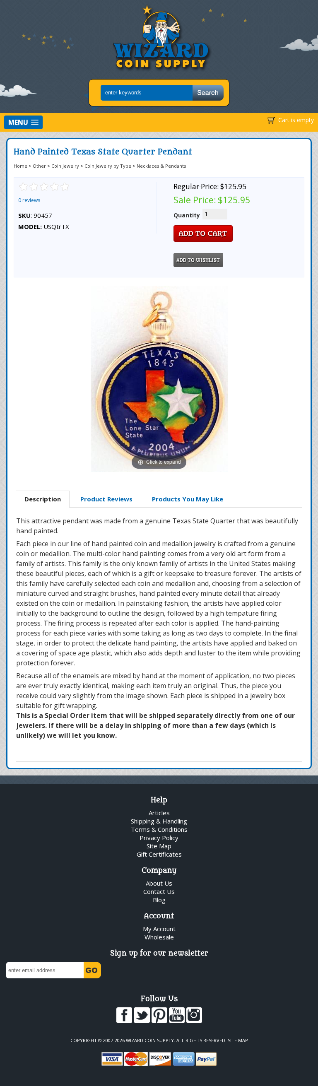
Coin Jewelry (65, 166)
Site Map (159, 846)
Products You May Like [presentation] (187, 499)
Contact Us (159, 891)
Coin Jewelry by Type (107, 166)
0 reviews (29, 200)
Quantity (186, 215)
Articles (159, 813)
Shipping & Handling (159, 821)
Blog (159, 900)
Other (39, 166)
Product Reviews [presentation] (106, 499)
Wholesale (159, 937)
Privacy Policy (159, 837)
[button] (23, 122)
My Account (159, 929)
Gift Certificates (159, 854)
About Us (159, 883)
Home (20, 166)
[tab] (43, 499)
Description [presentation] (42, 499)
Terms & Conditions (159, 829)
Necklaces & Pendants (161, 166)
